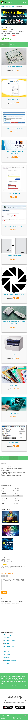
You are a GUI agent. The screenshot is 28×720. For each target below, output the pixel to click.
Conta (25, 717)
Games (6, 649)
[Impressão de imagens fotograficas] (14, 292)
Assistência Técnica (9, 640)
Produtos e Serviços (3, 45)
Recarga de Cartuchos (10, 660)
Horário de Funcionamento (7, 485)
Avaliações (3, 557)
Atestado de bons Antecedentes (14, 226)
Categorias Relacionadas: (7, 632)
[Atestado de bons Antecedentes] (14, 224)
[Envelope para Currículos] (14, 253)
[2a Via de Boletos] (14, 440)
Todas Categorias (8, 635)
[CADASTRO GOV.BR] (14, 191)
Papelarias (7, 657)
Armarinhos (7, 637)
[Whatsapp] (14, 38)
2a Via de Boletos (14, 442)
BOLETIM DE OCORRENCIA (14, 128)
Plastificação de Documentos (14, 66)
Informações (12, 44)
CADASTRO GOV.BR (14, 193)
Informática (7, 651)
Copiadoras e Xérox (9, 646)
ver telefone (11, 36)
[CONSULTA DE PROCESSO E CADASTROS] (14, 149)
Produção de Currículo (14, 99)
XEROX (14, 354)
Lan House (7, 654)
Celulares (6, 643)
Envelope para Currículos (14, 255)
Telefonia (6, 663)
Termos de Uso (10, 686)
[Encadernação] (14, 382)
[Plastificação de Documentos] (14, 64)
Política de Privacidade (20, 686)
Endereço (3, 598)
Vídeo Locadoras (8, 666)
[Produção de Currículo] (14, 97)
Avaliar (4, 592)
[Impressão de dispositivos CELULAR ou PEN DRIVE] (14, 319)
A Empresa (3, 463)
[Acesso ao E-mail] (14, 410)
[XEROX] (14, 352)
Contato (3, 686)
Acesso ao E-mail (14, 413)
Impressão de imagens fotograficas (14, 294)
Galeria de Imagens (5, 509)
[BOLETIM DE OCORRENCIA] (14, 125)
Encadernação (14, 385)
